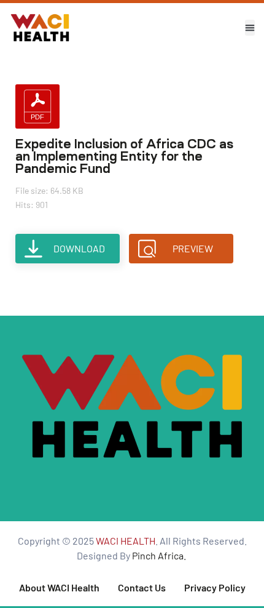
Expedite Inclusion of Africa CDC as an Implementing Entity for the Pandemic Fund (124, 156)
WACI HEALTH (125, 540)
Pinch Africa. (160, 555)
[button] (250, 28)
